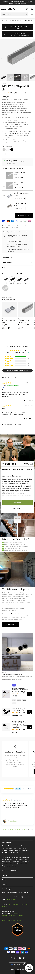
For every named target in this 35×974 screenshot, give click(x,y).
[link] (32, 9)
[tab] (3, 829)
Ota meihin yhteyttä (9, 614)
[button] (26, 9)
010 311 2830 (14, 227)
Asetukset (16, 508)
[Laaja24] (5, 288)
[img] (6, 383)
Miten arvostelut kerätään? (12, 424)
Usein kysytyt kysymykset (11, 920)
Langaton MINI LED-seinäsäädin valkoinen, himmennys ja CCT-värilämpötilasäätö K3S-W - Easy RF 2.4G (20, 724)
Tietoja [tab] (29, 469)
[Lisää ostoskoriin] (29, 727)
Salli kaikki (17, 502)
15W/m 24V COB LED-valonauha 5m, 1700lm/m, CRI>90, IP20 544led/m (20, 689)
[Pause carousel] (17, 832)
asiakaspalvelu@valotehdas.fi (12, 915)
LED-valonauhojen (11, 133)
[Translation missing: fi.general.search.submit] (26, 14)
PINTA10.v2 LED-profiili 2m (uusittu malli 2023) (20, 709)
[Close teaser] (24, 963)
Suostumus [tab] (6, 469)
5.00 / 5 (23, 350)
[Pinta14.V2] (19, 279)
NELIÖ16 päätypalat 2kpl (8, 321)
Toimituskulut (13, 99)
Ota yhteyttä (10, 624)
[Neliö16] (12, 279)
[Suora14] (5, 279)
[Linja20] (26, 279)
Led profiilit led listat (16, 20)
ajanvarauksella (11, 899)
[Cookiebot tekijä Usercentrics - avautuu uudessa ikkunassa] (25, 463)
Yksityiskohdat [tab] (18, 469)
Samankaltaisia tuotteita (14, 274)
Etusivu (4, 20)
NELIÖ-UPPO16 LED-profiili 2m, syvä (24, 321)
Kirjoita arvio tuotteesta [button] (17, 370)
